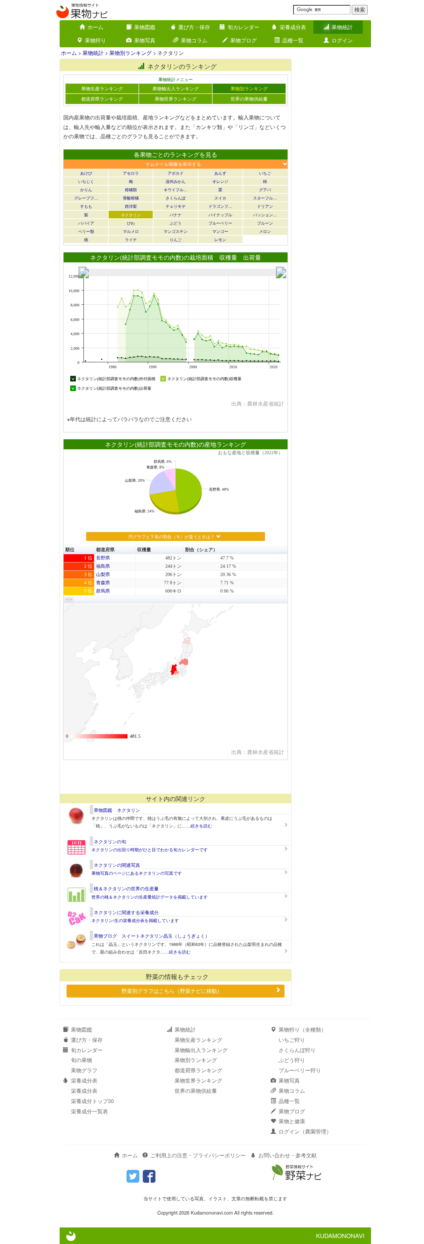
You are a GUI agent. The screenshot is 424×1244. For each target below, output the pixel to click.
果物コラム (194, 40)
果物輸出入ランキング (175, 88)
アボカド (176, 173)
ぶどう (176, 223)
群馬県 (103, 591)
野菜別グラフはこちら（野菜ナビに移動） (172, 991)
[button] (67, 599)
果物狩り (95, 40)
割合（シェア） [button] (201, 549)
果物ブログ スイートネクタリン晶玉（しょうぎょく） (152, 935)
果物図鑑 (144, 27)
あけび (86, 173)
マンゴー (220, 231)
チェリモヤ (176, 206)
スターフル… (265, 197)
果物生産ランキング (102, 88)
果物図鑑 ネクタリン (117, 810)
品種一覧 (292, 40)
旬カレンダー (243, 27)
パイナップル (220, 214)
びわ (131, 223)
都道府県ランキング (102, 98)
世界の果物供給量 (249, 98)
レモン (220, 239)
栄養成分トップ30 (92, 1101)
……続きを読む (197, 825)
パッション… (265, 214)
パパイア (86, 223)
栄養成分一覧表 (89, 1111)
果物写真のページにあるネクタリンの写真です (136, 873)
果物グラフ (84, 1070)
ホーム (95, 27)
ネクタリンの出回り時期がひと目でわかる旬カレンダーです (149, 849)
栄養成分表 (293, 27)
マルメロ (131, 231)
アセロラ (131, 173)
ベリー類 (86, 231)
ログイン (342, 40)
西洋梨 (131, 206)
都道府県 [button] (105, 549)
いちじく (86, 181)
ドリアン (265, 206)
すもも (86, 206)
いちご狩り (292, 1040)
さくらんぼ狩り (297, 1050)
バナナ (176, 214)
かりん (86, 189)
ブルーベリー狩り (300, 1070)
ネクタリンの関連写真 (117, 865)
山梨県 (103, 574)
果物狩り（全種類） (302, 1029)
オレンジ (220, 181)
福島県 (103, 566)
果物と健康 (292, 1121)
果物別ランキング (130, 53)
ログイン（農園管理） (305, 1131)
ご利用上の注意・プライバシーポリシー (198, 1155)
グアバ (265, 189)
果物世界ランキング (175, 98)
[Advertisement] (175, 776)
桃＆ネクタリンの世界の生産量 (126, 888)
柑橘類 (131, 189)
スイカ (220, 197)
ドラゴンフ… (220, 206)
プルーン (265, 223)
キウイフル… (175, 189)
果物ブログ (243, 40)
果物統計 (342, 27)
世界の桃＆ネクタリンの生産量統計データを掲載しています (149, 897)
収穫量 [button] (144, 549)
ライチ (131, 239)
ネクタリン (131, 214)
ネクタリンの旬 (110, 841)
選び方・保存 (194, 27)
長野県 (103, 557)
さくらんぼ (176, 197)
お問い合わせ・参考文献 (287, 1155)
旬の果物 (81, 1060)
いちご (265, 173)
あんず (220, 173)
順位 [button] (70, 549)
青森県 (103, 582)
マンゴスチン (175, 231)
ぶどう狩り (292, 1060)
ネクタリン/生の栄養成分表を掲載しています (135, 920)
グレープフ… (86, 197)
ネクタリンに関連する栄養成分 (126, 912)
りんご (176, 239)
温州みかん (176, 181)
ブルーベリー (220, 223)
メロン (265, 231)
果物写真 (144, 40)
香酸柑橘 (131, 197)
